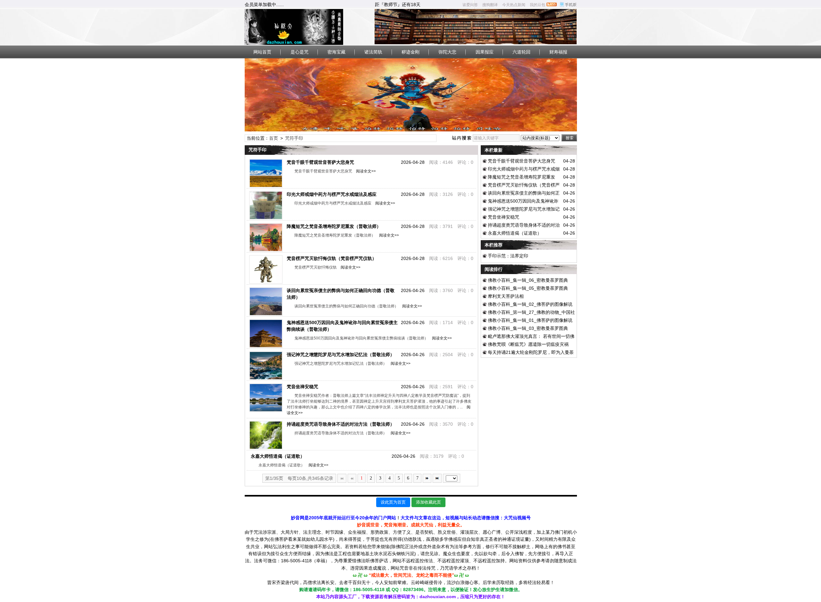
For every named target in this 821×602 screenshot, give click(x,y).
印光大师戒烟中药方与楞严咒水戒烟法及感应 (332, 194)
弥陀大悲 (447, 51)
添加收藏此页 (428, 502)
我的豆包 (537, 5)
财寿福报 (558, 51)
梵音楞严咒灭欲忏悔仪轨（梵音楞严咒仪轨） (332, 258)
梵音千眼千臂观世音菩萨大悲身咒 (320, 162)
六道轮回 (521, 51)
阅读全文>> (365, 171)
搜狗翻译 (490, 5)
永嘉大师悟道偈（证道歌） (278, 456)
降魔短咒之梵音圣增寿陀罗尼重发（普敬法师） (334, 226)
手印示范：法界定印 (508, 255)
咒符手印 (294, 138)
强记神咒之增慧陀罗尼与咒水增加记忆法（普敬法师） (340, 354)
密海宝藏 (336, 51)
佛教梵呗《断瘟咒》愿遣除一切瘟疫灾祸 (528, 344)
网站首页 (262, 51)
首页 (273, 138)
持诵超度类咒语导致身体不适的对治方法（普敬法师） (340, 424)
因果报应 (485, 51)
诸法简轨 (373, 51)
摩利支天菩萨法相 (506, 296)
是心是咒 (300, 51)
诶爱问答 (470, 5)
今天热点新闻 (513, 5)
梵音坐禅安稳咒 (302, 386)
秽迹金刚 (410, 51)
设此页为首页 (393, 502)
